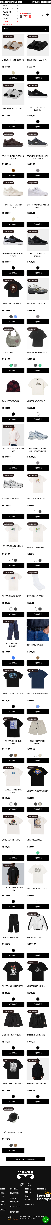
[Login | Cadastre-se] (43, 15)
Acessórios (10, 12)
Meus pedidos (28, 1198)
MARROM (13, 170)
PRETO (37, 72)
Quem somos (2, 1203)
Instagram (22, 1185)
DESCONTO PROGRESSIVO (10, 23)
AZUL (15, 316)
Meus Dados (29, 1204)
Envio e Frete (14, 1206)
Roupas (10, 15)
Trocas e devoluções (14, 1200)
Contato (2, 1210)
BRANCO (13, 121)
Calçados (10, 18)
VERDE (11, 365)
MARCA (8, 8)
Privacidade (14, 1193)
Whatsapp (45, 1219)
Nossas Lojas (2, 1194)
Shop (10, 5)
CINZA (37, 170)
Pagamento (14, 1212)
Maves (25, 15)
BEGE (13, 72)
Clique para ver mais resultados (25, 1159)
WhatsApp (29, 1185)
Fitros (6, 28)
